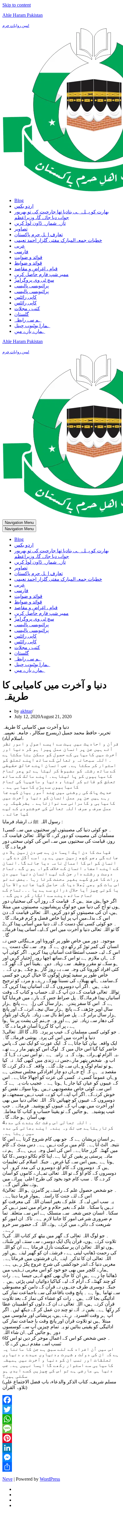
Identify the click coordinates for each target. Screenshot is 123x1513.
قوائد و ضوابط (28, 263)
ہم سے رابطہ (27, 319)
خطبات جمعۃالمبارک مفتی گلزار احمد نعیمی (58, 240)
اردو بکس (23, 206)
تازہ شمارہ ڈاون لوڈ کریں (40, 223)
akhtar (26, 711)
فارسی (21, 251)
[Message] (61, 1428)
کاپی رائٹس (25, 297)
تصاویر (20, 228)
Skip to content (16, 4)
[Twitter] (61, 1409)
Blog (19, 200)
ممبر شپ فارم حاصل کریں (41, 274)
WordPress (50, 1479)
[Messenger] (61, 1457)
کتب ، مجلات (27, 308)
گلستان (21, 314)
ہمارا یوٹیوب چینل (32, 325)
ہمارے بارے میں (29, 331)
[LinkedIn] (61, 1448)
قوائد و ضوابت (28, 257)
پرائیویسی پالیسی (31, 285)
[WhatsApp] (61, 1419)
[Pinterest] (61, 1438)
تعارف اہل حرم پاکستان (38, 234)
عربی (19, 245)
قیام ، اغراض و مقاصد (36, 268)
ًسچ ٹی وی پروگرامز (34, 280)
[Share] (61, 1467)
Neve (7, 1479)
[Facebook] (61, 1400)
